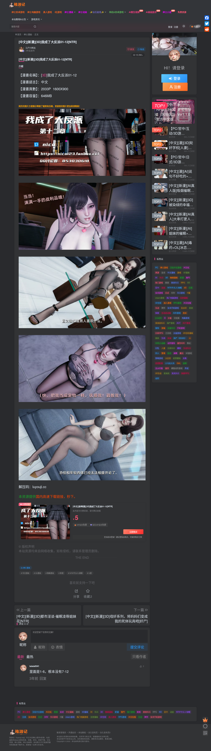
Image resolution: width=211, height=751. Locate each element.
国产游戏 (170, 323)
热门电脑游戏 (172, 297)
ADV (173, 292)
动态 (163, 287)
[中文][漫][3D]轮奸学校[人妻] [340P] (181, 147)
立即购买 (133, 531)
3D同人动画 (160, 343)
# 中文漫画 (25, 573)
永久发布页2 (105, 732)
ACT (178, 323)
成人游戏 (167, 302)
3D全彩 (158, 302)
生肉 (163, 338)
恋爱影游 (159, 363)
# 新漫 (61, 573)
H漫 (188, 292)
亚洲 (191, 307)
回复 (43, 678)
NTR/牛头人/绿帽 (175, 287)
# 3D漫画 (37, 573)
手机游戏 (181, 328)
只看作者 (139, 656)
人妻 (163, 348)
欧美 (167, 282)
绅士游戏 (164, 267)
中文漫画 (171, 272)
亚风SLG (175, 373)
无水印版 (159, 368)
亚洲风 (166, 373)
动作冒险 (171, 343)
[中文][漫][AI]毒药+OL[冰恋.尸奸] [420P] (180, 247)
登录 (170, 26)
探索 (157, 312)
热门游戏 (159, 282)
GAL (179, 363)
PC (156, 267)
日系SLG (171, 348)
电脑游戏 (185, 318)
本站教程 (82, 732)
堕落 (163, 353)
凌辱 (185, 363)
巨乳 (157, 348)
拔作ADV (181, 343)
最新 (20, 656)
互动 (157, 307)
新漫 (182, 277)
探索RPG (185, 373)
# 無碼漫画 (50, 573)
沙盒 (170, 318)
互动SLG (187, 348)
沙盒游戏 (177, 333)
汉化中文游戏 (175, 267)
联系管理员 (61, 732)
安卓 (163, 272)
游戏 (179, 272)
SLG (161, 277)
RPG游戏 (177, 302)
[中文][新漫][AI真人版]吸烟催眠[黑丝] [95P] (181, 190)
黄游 (157, 272)
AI (156, 277)
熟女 (189, 343)
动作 (157, 378)
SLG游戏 (181, 292)
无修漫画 (184, 297)
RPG (183, 282)
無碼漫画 (174, 277)
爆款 (179, 348)
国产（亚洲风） (180, 338)
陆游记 (79, 741)
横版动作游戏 (176, 368)
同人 (157, 353)
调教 (175, 353)
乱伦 (169, 353)
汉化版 (176, 318)
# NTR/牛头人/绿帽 (75, 573)
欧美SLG (175, 282)
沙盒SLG (171, 328)
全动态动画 (166, 312)
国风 (157, 338)
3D (44, 74)
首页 (19, 34)
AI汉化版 (187, 302)
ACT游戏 (186, 323)
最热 (29, 656)
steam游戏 (159, 297)
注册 (176, 26)
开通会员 (197, 26)
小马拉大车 (170, 363)
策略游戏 (159, 358)
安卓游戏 (159, 292)
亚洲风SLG (159, 323)
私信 (142, 49)
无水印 (184, 307)
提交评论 (137, 646)
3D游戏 (189, 353)
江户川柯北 (31, 47)
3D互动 (158, 373)
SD (188, 282)
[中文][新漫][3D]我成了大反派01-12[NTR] (48, 42)
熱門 (188, 277)
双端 (163, 328)
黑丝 (185, 312)
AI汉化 (186, 267)
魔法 (181, 353)
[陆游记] (17, 4)
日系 (190, 287)
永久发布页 (93, 732)
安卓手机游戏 (173, 307)
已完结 (168, 333)
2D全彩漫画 (188, 333)
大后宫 (168, 358)
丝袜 (169, 338)
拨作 (167, 368)
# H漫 (89, 573)
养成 (186, 368)
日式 (167, 292)
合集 (185, 358)
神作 (163, 307)
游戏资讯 (35, 19)
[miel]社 (158, 318)
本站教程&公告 (19, 19)
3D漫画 (186, 272)
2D (185, 287)
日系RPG (159, 333)
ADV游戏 (177, 312)
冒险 (157, 328)
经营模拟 (177, 358)
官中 (157, 287)
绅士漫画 (28, 34)
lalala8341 (34, 666)
